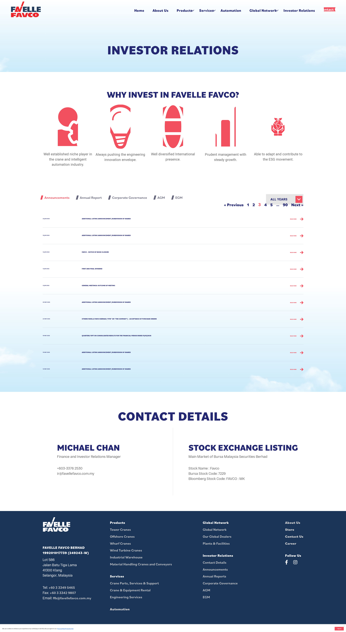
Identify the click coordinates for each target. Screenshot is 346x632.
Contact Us (294, 536)
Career (290, 543)
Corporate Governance (220, 583)
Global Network (215, 529)
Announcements (215, 569)
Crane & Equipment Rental (130, 590)
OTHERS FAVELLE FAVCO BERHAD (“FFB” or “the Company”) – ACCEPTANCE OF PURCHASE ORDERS (119, 319)
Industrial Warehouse (126, 557)
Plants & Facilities (216, 543)
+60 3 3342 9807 (63, 592)
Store (289, 529)
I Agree (339, 628)
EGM (206, 597)
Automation (120, 609)
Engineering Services (126, 597)
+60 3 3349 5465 (62, 587)
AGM (206, 590)
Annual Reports (214, 576)
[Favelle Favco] (26, 10)
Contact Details (214, 562)
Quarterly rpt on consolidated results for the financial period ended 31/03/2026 (116, 336)
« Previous (234, 204)
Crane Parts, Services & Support (134, 583)
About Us (292, 522)
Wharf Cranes (120, 543)
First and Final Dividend (92, 269)
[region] (173, 628)
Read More (293, 219)
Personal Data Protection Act (65, 628)
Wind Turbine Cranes (126, 550)
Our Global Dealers (217, 536)
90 (285, 204)
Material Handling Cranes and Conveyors (141, 564)
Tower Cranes (120, 529)
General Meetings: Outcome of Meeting (98, 286)
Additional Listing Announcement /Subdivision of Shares (106, 219)
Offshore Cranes (122, 536)
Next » (297, 204)
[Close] (344, 626)
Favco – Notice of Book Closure (95, 252)
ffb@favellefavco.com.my (72, 598)
